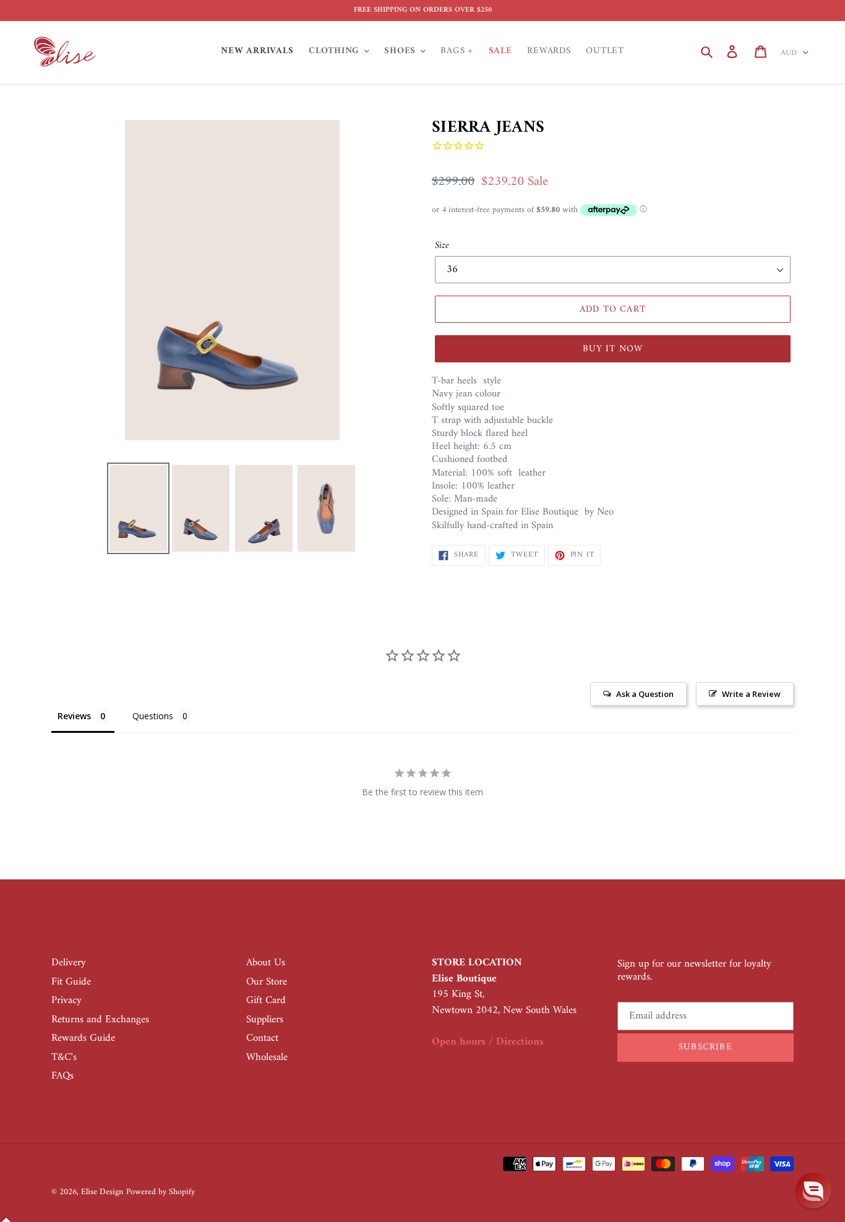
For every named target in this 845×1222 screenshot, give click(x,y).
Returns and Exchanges (100, 1020)
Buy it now (613, 349)
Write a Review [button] (751, 693)
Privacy (66, 1000)
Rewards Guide (83, 1038)
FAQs (62, 1076)
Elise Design (102, 1192)
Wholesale (267, 1057)
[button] (813, 1190)
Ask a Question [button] (645, 693)
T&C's (64, 1057)
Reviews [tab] (74, 716)
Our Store (266, 982)
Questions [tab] (152, 716)
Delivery (68, 963)
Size (442, 245)
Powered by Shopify (160, 1192)
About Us (265, 963)
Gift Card (266, 1000)
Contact (262, 1038)
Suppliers (264, 1020)
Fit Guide (71, 982)
